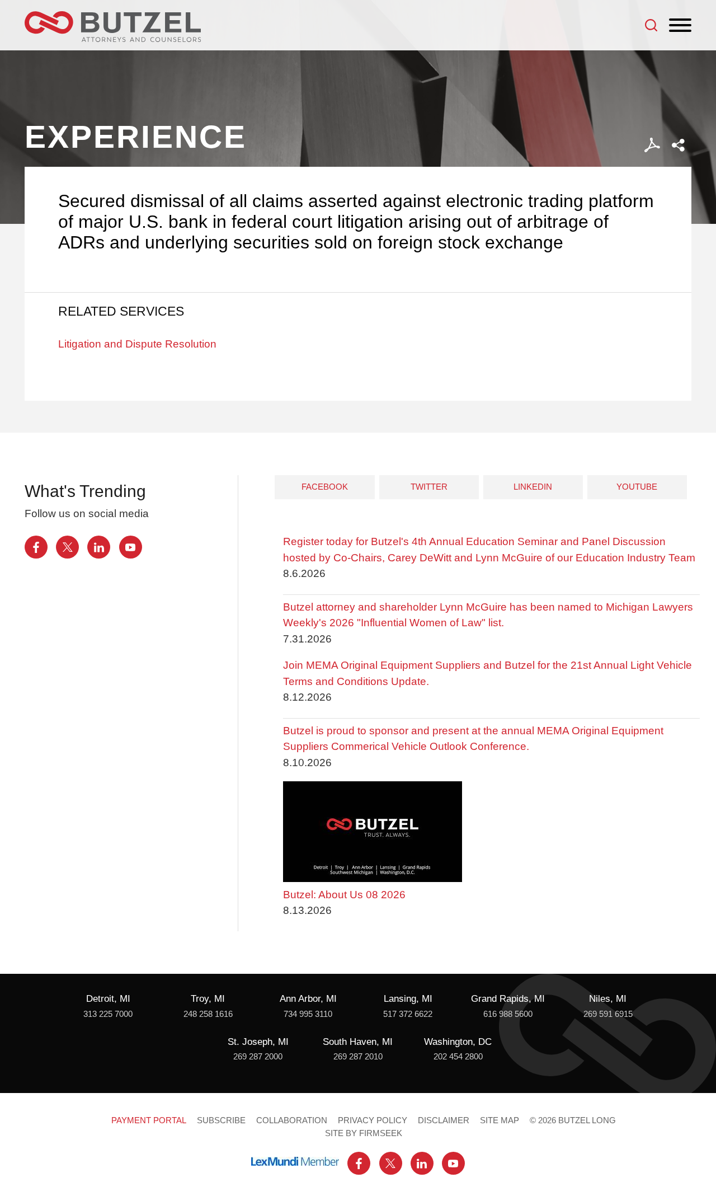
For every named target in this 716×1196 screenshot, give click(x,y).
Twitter (429, 486)
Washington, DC (458, 1041)
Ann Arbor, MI (308, 998)
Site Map (499, 1120)
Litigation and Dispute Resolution (137, 344)
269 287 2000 (257, 1056)
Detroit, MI (108, 998)
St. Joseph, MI (258, 1041)
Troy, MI (208, 998)
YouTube (636, 486)
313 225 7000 (108, 1014)
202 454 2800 (458, 1056)
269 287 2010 (358, 1056)
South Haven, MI (358, 1041)
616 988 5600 (508, 1014)
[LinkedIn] (98, 547)
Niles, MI (607, 998)
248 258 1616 (208, 1014)
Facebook (325, 486)
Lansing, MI (408, 998)
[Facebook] (36, 547)
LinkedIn (533, 486)
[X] (67, 547)
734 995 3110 (308, 1014)
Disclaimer (443, 1120)
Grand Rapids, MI (508, 998)
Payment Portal (148, 1120)
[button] (678, 145)
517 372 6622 (407, 1014)
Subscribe (221, 1120)
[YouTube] (130, 547)
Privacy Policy (372, 1120)
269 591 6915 (608, 1014)
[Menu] (680, 25)
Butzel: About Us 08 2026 (344, 894)
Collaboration (291, 1120)
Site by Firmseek (363, 1133)
